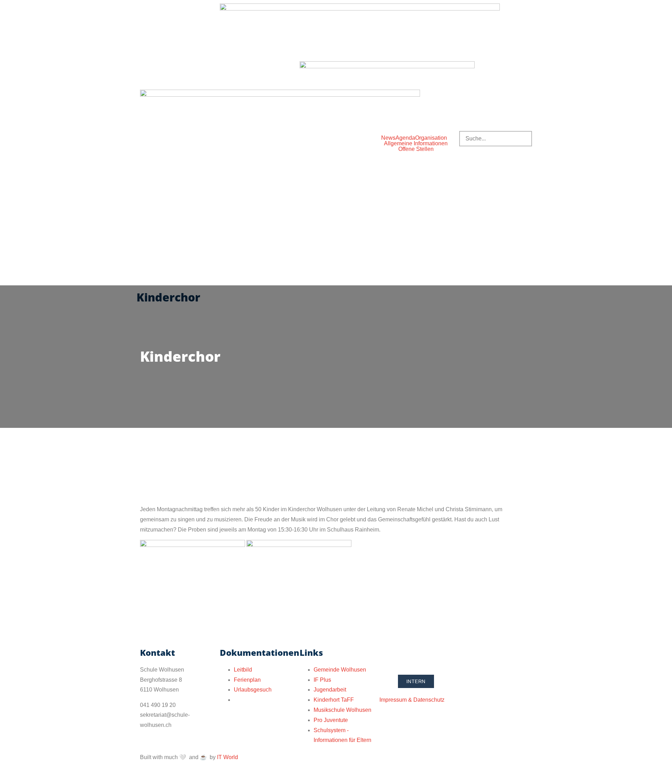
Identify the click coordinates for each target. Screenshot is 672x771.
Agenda (405, 138)
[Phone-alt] (388, 656)
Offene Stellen (416, 149)
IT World (227, 757)
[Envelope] (407, 656)
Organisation (431, 138)
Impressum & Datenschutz (411, 700)
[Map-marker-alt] (426, 656)
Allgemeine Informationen (416, 143)
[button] (432, 138)
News (388, 138)
